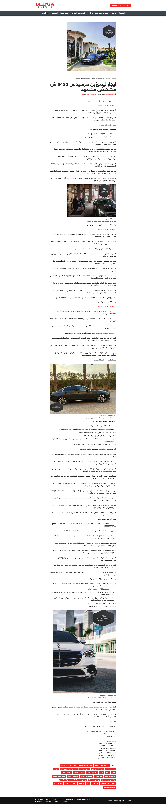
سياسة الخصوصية (83, 799)
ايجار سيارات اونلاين (79, 772)
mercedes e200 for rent (69, 765)
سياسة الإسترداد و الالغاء (54, 799)
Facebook (64, 802)
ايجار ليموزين (98, 776)
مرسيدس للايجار (58, 783)
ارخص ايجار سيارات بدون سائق (69, 769)
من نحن (113, 13)
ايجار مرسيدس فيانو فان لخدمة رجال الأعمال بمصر (72, 780)
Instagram (39, 802)
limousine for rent (85, 765)
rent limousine (110, 769)
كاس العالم (81, 783)
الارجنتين (56, 769)
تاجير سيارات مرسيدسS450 (108, 783)
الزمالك (101, 772)
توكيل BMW (95, 783)
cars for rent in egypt (101, 765)
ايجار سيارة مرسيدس (110, 776)
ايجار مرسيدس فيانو (94, 780)
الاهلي (113, 772)
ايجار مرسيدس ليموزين (90, 94)
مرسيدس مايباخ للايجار (109, 787)
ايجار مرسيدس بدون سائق (108, 780)
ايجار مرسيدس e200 (73, 776)
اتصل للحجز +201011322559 (120, 5)
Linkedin (48, 802)
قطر (88, 783)
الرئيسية (122, 13)
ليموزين (82, 94)
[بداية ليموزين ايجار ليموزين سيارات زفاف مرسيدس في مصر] (44, 5)
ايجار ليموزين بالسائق (87, 776)
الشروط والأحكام (70, 799)
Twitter (55, 802)
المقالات (55, 13)
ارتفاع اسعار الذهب (84, 769)
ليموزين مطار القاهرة (70, 783)
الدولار (107, 772)
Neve (129, 800)
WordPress (112, 800)
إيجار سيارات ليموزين (97, 769)
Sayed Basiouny (109, 94)
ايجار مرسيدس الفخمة (59, 776)
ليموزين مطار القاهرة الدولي (98, 13)
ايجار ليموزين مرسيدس (105, 105)
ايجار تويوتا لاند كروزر (92, 772)
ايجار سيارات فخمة (66, 772)
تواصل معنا (64, 13)
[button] (85, 13)
